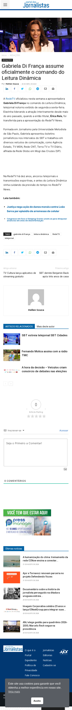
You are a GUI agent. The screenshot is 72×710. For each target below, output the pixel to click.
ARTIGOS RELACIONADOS (19, 326)
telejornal (9, 238)
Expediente (31, 660)
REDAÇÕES (15, 55)
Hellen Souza (12, 84)
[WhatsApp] (29, 88)
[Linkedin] (6, 88)
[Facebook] (14, 88)
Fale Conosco (32, 675)
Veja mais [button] (14, 691)
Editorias (47, 655)
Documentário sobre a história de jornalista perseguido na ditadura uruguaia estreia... (41, 592)
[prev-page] (5, 384)
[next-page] (11, 384)
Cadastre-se (49, 665)
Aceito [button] (37, 700)
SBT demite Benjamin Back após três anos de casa (54, 274)
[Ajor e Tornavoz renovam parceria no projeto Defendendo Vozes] (11, 577)
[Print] (53, 88)
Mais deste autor (46, 326)
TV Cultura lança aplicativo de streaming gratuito (19, 274)
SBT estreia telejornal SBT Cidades (44, 335)
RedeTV (10, 98)
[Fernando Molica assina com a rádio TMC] (11, 355)
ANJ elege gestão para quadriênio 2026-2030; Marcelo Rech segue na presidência (45, 625)
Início (4, 55)
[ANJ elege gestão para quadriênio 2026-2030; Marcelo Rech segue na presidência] (11, 626)
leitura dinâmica (41, 234)
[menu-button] (5, 4)
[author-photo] (36, 305)
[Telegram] (37, 88)
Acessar (63, 430)
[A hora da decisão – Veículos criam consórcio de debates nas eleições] (11, 371)
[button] (67, 4)
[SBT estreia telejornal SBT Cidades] (11, 339)
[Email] (45, 88)
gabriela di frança (22, 234)
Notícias (47, 660)
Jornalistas (48, 650)
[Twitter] (22, 88)
